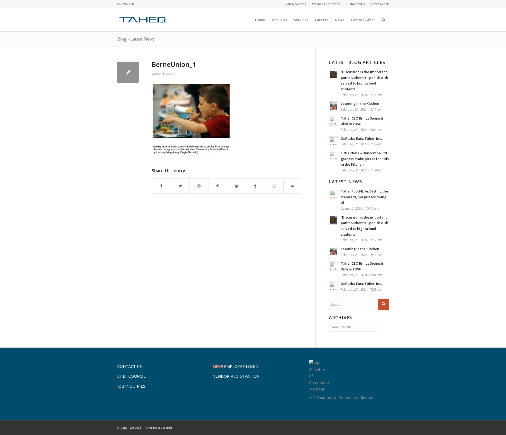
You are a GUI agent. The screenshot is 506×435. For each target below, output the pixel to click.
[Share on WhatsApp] (199, 186)
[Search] (383, 19)
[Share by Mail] (293, 186)
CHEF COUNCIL (131, 376)
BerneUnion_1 (174, 64)
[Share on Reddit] (274, 186)
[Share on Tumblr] (255, 186)
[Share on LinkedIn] (236, 186)
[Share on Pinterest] (217, 186)
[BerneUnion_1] (128, 72)
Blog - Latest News (136, 39)
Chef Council (380, 4)
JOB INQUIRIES (131, 386)
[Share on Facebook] (161, 186)
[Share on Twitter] (180, 186)
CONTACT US (129, 366)
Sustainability (355, 4)
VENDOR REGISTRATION (236, 376)
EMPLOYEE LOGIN (235, 366)
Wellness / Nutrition (326, 4)
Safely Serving (295, 4)
